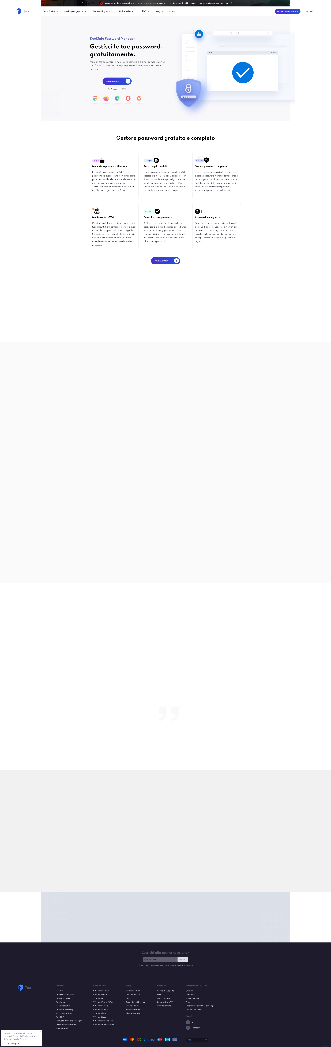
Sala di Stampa (193, 998)
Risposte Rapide (133, 1013)
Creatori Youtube (193, 1009)
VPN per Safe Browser (103, 1021)
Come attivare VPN (165, 1002)
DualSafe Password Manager (69, 1021)
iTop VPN (60, 991)
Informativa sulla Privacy (15, 1039)
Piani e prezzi (62, 1028)
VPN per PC (98, 998)
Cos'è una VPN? (133, 991)
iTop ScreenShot (63, 1006)
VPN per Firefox (100, 1013)
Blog (128, 998)
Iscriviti (181, 959)
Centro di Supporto (165, 991)
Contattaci (190, 994)
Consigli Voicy (132, 1006)
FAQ (159, 994)
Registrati (165, 342)
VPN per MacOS (100, 994)
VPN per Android (100, 1006)
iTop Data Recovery (64, 1009)
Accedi (309, 11)
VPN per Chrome (100, 1009)
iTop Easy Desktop (64, 998)
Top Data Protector (64, 1013)
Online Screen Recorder (66, 1024)
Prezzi (172, 11)
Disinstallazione (164, 1006)
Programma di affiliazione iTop (199, 1006)
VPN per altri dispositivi (103, 1024)
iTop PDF (60, 1017)
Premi (188, 1002)
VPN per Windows (101, 991)
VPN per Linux (99, 1017)
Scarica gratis (111, 342)
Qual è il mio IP (133, 994)
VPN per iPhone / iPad (103, 1002)
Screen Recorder (133, 1009)
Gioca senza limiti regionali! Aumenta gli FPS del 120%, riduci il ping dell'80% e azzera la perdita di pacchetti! (167, 3)
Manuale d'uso (163, 998)
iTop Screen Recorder (65, 994)
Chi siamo (190, 991)
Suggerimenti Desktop (135, 1002)
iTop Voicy (60, 1002)
